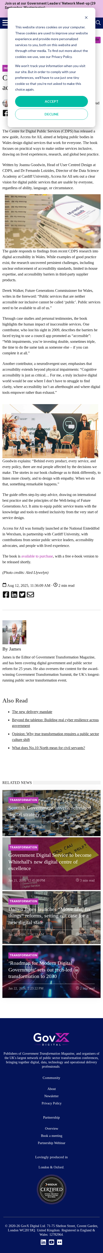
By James (11, 649)
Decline (52, 114)
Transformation (23, 800)
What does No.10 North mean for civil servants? (48, 748)
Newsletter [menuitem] (51, 1096)
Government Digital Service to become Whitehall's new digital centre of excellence (50, 861)
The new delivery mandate (32, 712)
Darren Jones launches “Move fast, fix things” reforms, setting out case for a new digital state (49, 915)
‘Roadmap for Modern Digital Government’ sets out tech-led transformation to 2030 (40, 969)
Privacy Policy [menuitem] (52, 1103)
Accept (51, 101)
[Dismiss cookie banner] (86, 18)
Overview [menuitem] (51, 1128)
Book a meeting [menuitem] (51, 1136)
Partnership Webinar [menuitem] (51, 1143)
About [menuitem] (51, 1089)
